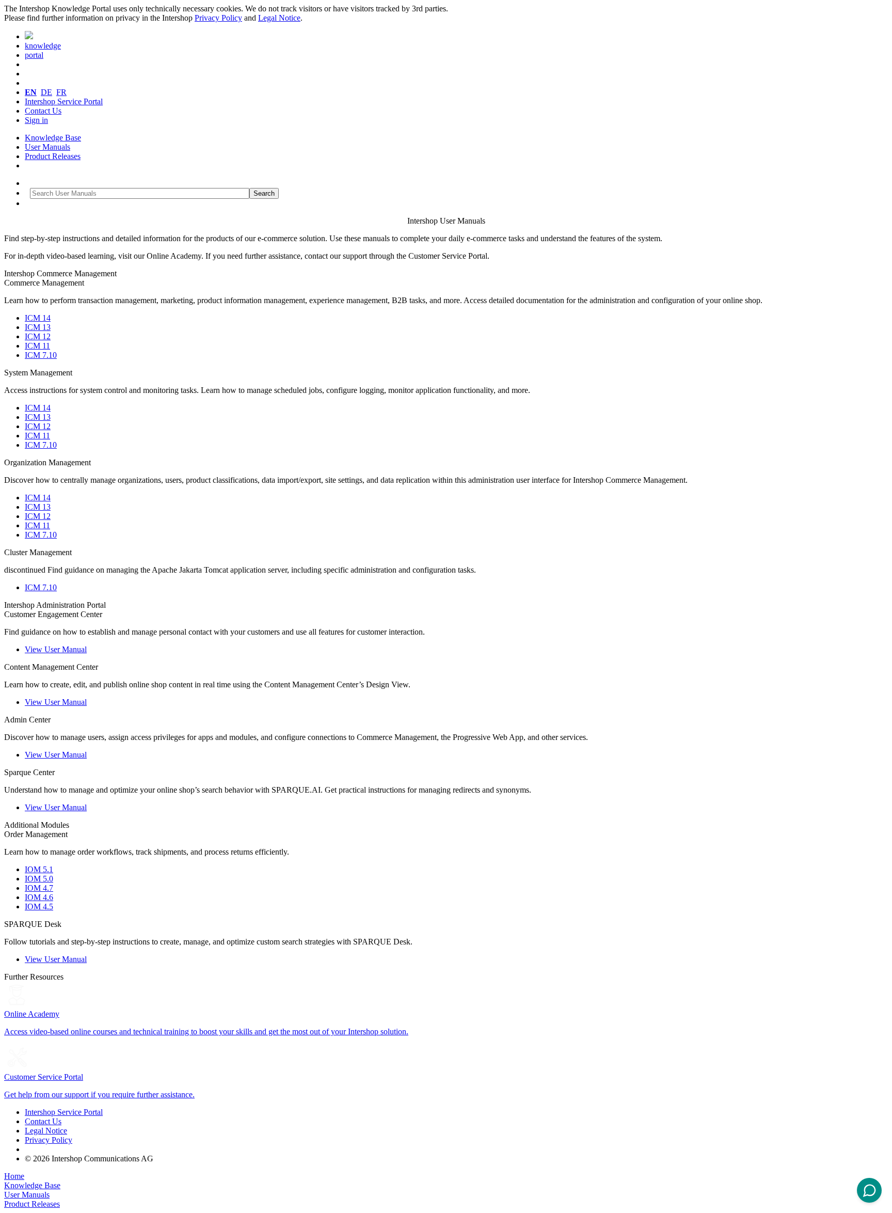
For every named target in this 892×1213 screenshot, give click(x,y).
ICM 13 (38, 327)
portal (34, 55)
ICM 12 (38, 336)
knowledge (43, 45)
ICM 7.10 (41, 355)
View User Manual (56, 649)
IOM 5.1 (39, 869)
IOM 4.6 (39, 897)
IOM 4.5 (39, 906)
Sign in (36, 120)
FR (61, 92)
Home (14, 1176)
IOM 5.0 (39, 878)
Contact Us (43, 110)
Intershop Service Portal (64, 101)
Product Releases (53, 156)
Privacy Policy (218, 17)
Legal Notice (279, 17)
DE (46, 92)
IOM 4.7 (39, 888)
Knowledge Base (53, 137)
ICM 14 (38, 317)
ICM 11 (37, 345)
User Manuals (47, 147)
